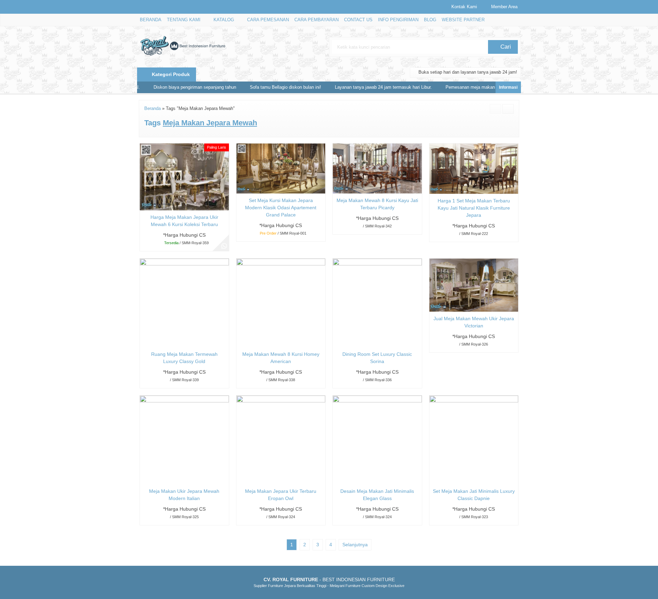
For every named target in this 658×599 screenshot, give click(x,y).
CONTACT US (358, 19)
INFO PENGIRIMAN (398, 19)
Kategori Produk (170, 74)
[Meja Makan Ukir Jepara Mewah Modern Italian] (184, 439)
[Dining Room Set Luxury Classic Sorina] (377, 302)
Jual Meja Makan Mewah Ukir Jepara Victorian (474, 322)
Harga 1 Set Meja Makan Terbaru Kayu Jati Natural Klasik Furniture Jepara (474, 208)
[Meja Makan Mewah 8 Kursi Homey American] (281, 302)
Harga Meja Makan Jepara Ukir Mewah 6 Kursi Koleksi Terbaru (184, 220)
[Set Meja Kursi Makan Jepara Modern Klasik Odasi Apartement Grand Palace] (281, 168)
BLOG (430, 19)
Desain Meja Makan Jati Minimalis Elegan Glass (377, 494)
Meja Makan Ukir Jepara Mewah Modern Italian (184, 494)
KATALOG (224, 19)
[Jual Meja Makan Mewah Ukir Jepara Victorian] (474, 284)
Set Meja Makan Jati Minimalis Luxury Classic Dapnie (474, 494)
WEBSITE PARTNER (463, 19)
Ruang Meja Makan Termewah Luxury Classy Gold (184, 357)
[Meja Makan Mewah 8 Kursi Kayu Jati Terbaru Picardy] (377, 168)
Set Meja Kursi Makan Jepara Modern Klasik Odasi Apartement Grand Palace (280, 207)
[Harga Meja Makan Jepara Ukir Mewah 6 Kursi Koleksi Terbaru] (184, 176)
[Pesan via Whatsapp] (224, 246)
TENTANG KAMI (183, 19)
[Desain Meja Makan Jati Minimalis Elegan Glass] (377, 439)
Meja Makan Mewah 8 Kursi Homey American (280, 357)
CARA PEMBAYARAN (316, 19)
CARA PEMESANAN (268, 19)
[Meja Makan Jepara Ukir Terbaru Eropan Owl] (281, 439)
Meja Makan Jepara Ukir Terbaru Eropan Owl (280, 494)
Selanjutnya (355, 544)
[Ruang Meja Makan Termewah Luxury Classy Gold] (184, 302)
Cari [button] (505, 46)
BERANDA (150, 19)
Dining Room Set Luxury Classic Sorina (377, 357)
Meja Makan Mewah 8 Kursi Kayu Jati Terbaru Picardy (377, 204)
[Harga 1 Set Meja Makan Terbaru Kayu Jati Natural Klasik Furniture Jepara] (474, 168)
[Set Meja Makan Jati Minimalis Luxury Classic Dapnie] (474, 439)
